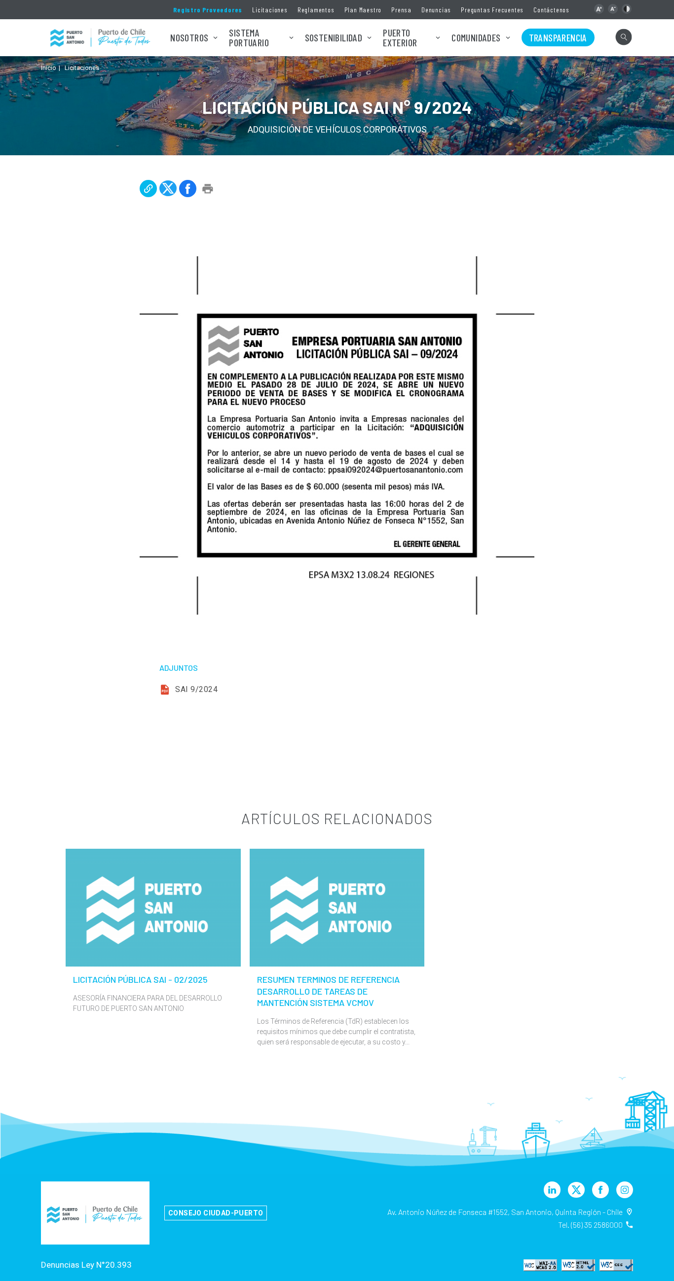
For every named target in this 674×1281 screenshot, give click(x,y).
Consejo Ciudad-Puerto (215, 1213)
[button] (599, 9)
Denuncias (436, 9)
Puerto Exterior (400, 37)
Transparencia (558, 37)
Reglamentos (316, 9)
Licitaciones (270, 9)
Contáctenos (551, 9)
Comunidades (475, 37)
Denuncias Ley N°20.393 (86, 1265)
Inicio (48, 67)
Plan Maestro (363, 9)
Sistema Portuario (249, 37)
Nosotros (189, 37)
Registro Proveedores (207, 9)
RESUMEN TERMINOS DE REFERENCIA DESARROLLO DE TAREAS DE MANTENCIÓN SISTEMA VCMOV (328, 991)
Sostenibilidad (334, 37)
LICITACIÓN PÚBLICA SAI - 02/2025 (140, 979)
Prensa (401, 9)
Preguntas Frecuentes (492, 9)
